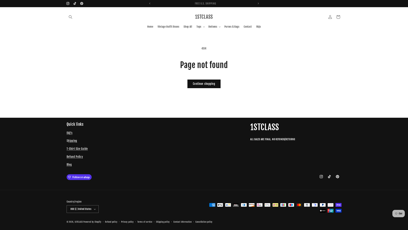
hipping (72, 141)
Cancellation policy (203, 222)
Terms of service (144, 222)
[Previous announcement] (149, 3)
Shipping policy (163, 222)
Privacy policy (127, 222)
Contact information (182, 222)
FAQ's (70, 133)
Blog (69, 164)
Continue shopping (204, 83)
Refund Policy (75, 157)
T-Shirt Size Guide (77, 149)
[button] (71, 17)
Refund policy (111, 222)
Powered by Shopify (92, 222)
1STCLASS (79, 222)
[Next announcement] (258, 3)
